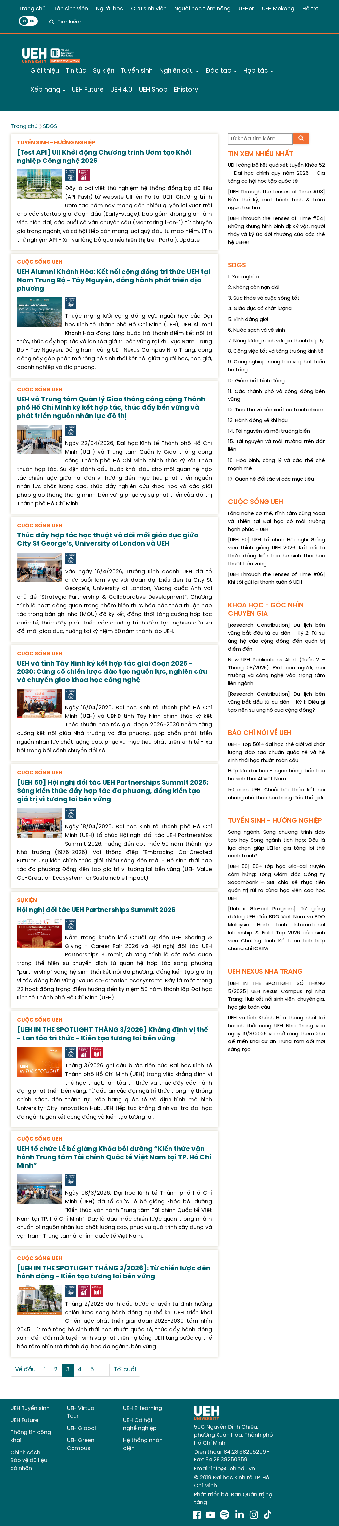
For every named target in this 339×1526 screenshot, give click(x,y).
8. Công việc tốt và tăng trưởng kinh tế (276, 351)
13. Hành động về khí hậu (258, 420)
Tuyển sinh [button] (137, 71)
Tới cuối (125, 1370)
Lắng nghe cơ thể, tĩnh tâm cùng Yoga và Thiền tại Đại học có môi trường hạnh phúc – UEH (276, 521)
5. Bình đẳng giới (248, 319)
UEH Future (24, 1420)
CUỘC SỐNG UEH (40, 262)
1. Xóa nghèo (243, 277)
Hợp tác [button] (256, 71)
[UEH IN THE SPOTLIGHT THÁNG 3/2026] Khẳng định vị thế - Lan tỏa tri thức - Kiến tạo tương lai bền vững (112, 1034)
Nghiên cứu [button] (177, 71)
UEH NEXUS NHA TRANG (265, 971)
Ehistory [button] (186, 90)
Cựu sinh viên (149, 9)
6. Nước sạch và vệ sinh (256, 330)
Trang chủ (32, 9)
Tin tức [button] (76, 71)
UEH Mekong (278, 9)
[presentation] (39, 183)
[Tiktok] (267, 1516)
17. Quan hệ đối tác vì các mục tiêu (271, 479)
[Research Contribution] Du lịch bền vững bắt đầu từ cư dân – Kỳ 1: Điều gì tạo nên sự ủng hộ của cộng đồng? (276, 702)
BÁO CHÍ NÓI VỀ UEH (260, 733)
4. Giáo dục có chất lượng (260, 308)
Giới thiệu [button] (44, 71)
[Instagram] (255, 1516)
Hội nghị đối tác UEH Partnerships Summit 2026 (96, 910)
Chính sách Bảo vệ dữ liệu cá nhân (28, 1460)
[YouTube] (210, 1516)
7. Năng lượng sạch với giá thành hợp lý (276, 341)
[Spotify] (226, 1516)
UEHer (246, 9)
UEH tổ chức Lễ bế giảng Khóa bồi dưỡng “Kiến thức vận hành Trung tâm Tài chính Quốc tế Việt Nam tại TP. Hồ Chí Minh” (114, 1157)
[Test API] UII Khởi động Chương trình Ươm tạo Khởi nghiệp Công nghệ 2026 (104, 156)
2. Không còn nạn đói (253, 287)
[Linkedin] (240, 1516)
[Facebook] (197, 1516)
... (103, 1370)
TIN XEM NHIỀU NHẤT (260, 154)
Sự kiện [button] (103, 71)
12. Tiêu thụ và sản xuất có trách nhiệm (275, 410)
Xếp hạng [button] (46, 90)
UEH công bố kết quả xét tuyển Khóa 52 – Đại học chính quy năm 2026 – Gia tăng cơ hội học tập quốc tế (276, 173)
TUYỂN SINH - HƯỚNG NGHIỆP (56, 143)
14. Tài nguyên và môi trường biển (269, 431)
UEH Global (81, 1428)
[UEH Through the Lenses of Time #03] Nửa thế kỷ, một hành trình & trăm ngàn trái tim (276, 199)
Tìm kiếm (69, 22)
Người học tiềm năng (202, 9)
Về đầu (25, 1370)
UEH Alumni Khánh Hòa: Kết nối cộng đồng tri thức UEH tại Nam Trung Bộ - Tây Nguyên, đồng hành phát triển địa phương (113, 280)
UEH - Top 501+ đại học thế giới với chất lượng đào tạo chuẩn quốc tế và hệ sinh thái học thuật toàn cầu (276, 752)
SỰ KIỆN (27, 900)
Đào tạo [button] (219, 71)
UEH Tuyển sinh (30, 1408)
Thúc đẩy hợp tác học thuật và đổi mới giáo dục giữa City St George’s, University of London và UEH (108, 539)
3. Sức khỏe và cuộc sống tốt (264, 298)
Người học (109, 9)
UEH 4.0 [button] (121, 90)
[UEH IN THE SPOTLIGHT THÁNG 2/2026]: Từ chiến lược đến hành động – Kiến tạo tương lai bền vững (113, 1272)
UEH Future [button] (88, 90)
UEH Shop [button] (153, 90)
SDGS (50, 126)
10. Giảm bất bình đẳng (256, 381)
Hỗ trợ (310, 9)
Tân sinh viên (71, 9)
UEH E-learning (142, 1408)
